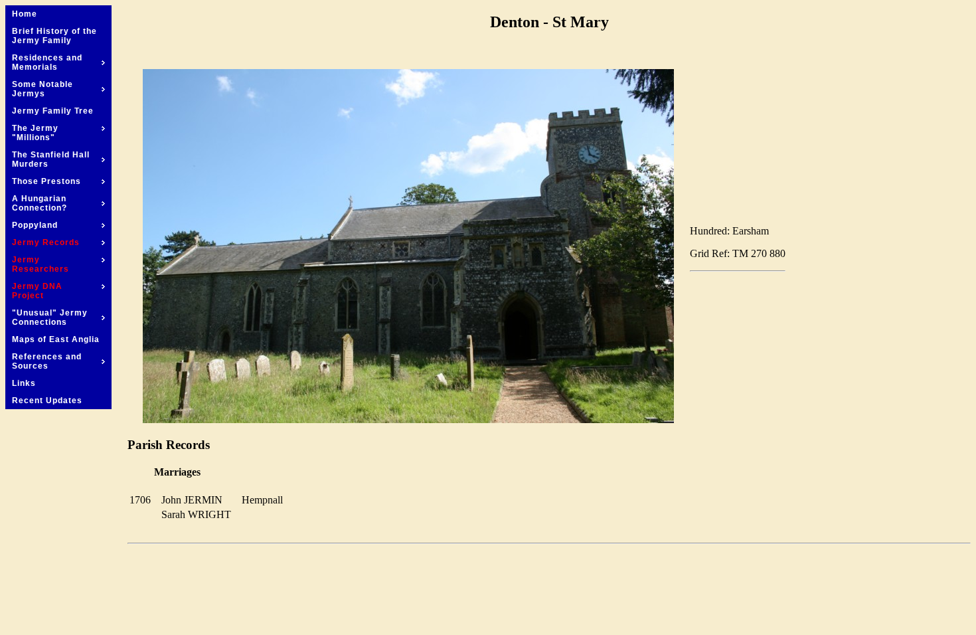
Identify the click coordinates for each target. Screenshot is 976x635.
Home (24, 14)
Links (24, 383)
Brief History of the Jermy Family (54, 36)
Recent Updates (47, 400)
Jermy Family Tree (53, 111)
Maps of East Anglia (56, 339)
